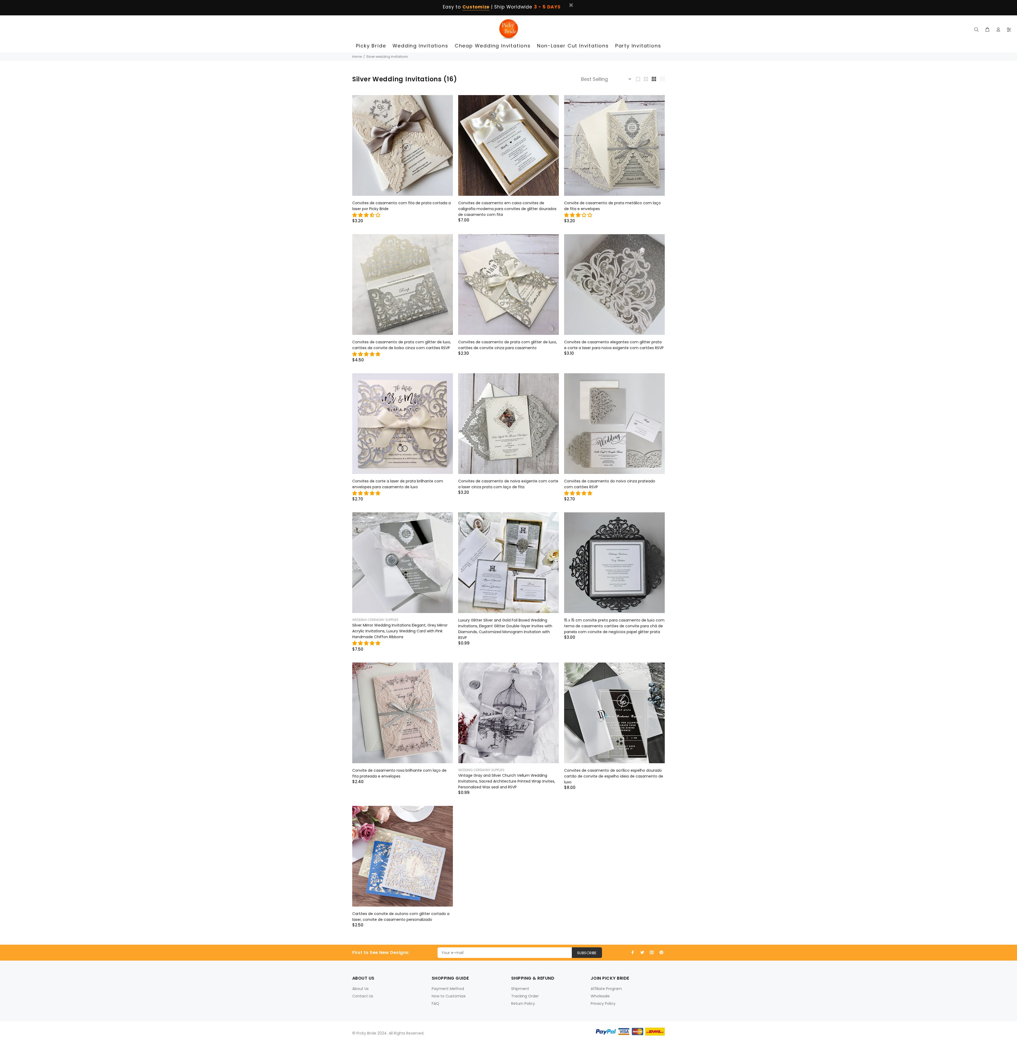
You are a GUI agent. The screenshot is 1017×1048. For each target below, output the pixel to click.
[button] (367, 215)
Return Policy (523, 1003)
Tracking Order (525, 996)
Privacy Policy (603, 1003)
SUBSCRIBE (587, 953)
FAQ (435, 1003)
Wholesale (600, 996)
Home (357, 56)
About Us (360, 988)
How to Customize (449, 996)
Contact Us (362, 996)
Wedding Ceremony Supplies (375, 620)
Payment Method (448, 988)
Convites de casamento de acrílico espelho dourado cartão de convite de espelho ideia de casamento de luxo (613, 776)
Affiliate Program (606, 988)
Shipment (520, 988)
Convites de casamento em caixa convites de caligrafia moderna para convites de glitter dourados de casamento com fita (507, 208)
